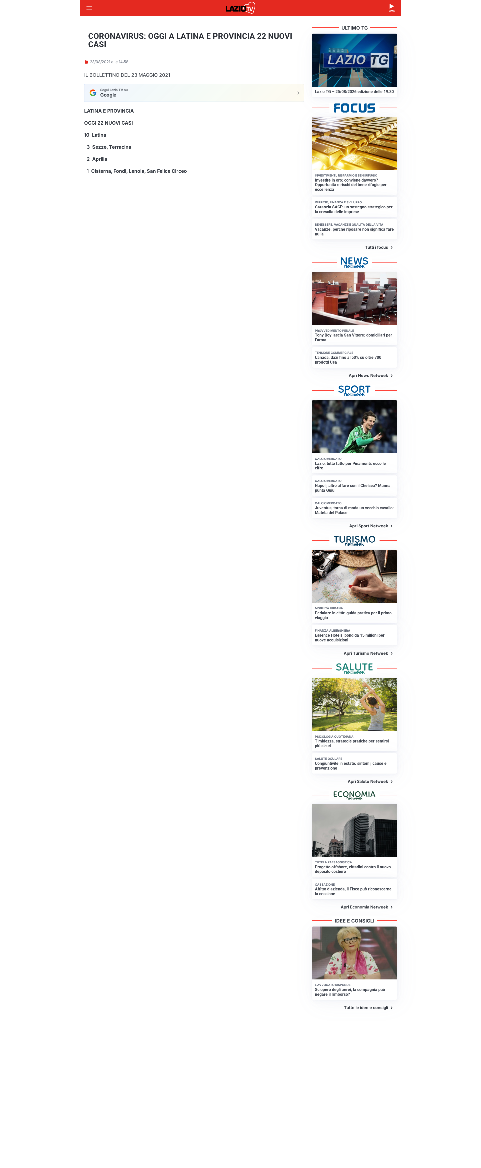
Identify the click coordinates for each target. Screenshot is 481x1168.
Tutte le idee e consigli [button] (366, 1007)
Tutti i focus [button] (376, 247)
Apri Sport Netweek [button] (368, 525)
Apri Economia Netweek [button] (364, 906)
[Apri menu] (89, 8)
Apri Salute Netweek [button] (368, 781)
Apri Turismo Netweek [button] (366, 653)
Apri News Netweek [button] (368, 375)
